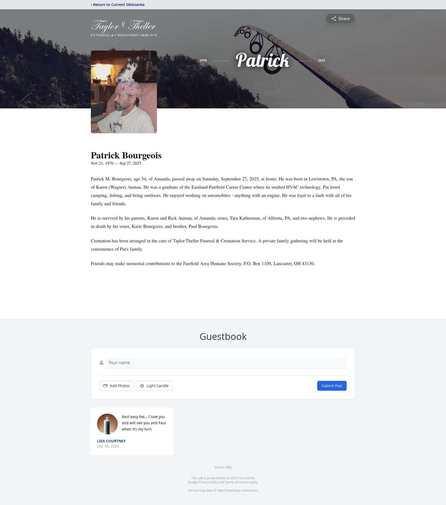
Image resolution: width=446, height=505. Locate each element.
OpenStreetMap (228, 490)
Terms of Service (237, 482)
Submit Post (332, 385)
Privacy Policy (208, 482)
